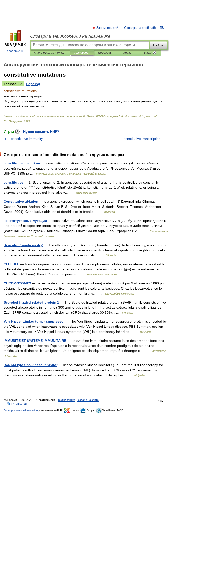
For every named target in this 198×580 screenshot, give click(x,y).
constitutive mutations (22, 163)
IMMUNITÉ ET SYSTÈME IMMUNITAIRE (35, 340)
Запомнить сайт (108, 28)
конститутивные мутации (25, 221)
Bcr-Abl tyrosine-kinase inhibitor (30, 365)
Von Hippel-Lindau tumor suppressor (34, 321)
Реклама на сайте (88, 399)
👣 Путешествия (17, 403)
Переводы (105, 52)
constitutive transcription (142, 139)
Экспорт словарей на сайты (21, 410)
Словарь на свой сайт (140, 28)
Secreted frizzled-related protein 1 (31, 302)
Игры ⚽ (150, 52)
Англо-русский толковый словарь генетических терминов (50, 52)
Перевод (33, 84)
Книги (127, 52)
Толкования (82, 52)
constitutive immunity (27, 139)
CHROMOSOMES (17, 283)
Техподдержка (66, 399)
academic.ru (15, 51)
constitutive (13, 182)
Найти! (158, 45)
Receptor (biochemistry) (23, 245)
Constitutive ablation (21, 201)
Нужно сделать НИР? (41, 132)
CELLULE (11, 264)
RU (162, 28)
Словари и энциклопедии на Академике (70, 36)
